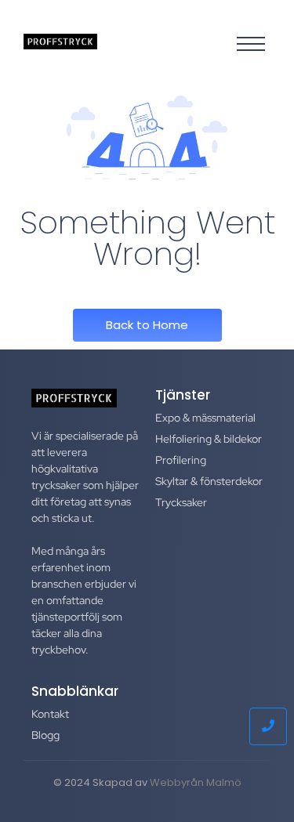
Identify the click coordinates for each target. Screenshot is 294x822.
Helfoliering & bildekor (208, 439)
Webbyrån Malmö (195, 782)
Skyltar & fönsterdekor (209, 481)
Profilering (180, 460)
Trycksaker (181, 502)
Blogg (45, 735)
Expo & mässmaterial (205, 418)
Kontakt (50, 714)
